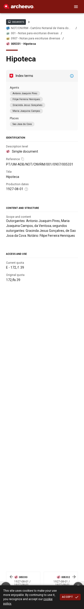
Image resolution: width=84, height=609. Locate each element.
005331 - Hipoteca (23, 43)
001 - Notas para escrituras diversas (35, 33)
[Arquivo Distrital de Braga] (19, 7)
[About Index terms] (72, 76)
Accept (67, 596)
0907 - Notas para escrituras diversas (35, 38)
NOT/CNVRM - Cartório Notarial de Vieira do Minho (40, 28)
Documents (16, 21)
